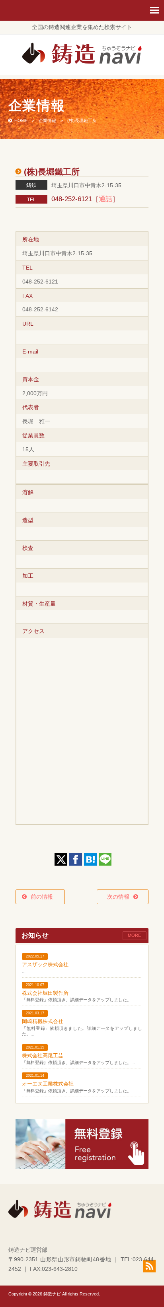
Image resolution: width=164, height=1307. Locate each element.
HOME (20, 120)
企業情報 (47, 120)
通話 (105, 199)
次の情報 (118, 896)
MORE (134, 935)
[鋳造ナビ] (82, 62)
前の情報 (45, 896)
